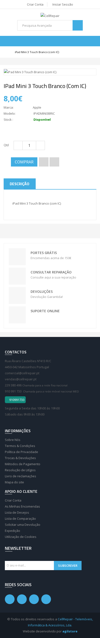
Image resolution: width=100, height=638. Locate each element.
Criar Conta (35, 4)
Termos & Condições (20, 446)
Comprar (24, 162)
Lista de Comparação (20, 518)
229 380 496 (13, 385)
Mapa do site (14, 482)
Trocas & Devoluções (20, 458)
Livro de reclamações (20, 476)
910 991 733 (13, 391)
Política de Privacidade (21, 452)
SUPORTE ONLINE (18, 315)
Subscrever (67, 565)
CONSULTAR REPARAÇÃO (18, 276)
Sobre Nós (12, 440)
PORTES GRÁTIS (18, 256)
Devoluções (42, 291)
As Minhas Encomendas (22, 506)
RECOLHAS (18, 295)
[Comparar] (54, 162)
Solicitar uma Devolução (22, 524)
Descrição (19, 184)
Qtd (6, 145)
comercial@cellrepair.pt (22, 373)
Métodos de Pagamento (22, 464)
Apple (37, 107)
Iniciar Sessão (62, 4)
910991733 (16, 400)
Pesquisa (78, 25)
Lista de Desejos (17, 512)
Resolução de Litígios (20, 470)
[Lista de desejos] (44, 162)
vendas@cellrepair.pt (20, 379)
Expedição (12, 530)
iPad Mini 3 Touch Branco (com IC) (37, 52)
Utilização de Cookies (20, 536)
